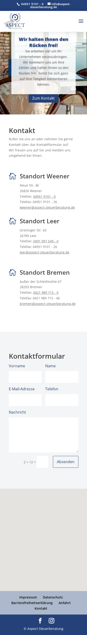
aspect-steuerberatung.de (47, 207)
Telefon (51, 388)
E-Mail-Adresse (22, 388)
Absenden (65, 461)
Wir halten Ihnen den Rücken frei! (43, 42)
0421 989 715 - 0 (45, 292)
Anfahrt (65, 603)
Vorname (17, 365)
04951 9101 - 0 (32, 4)
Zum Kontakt (43, 98)
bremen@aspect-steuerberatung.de (48, 303)
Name (50, 365)
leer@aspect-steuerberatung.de (44, 252)
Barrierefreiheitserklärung (32, 603)
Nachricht (17, 412)
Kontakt (41, 608)
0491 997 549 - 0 (45, 241)
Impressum (28, 597)
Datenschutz (53, 597)
